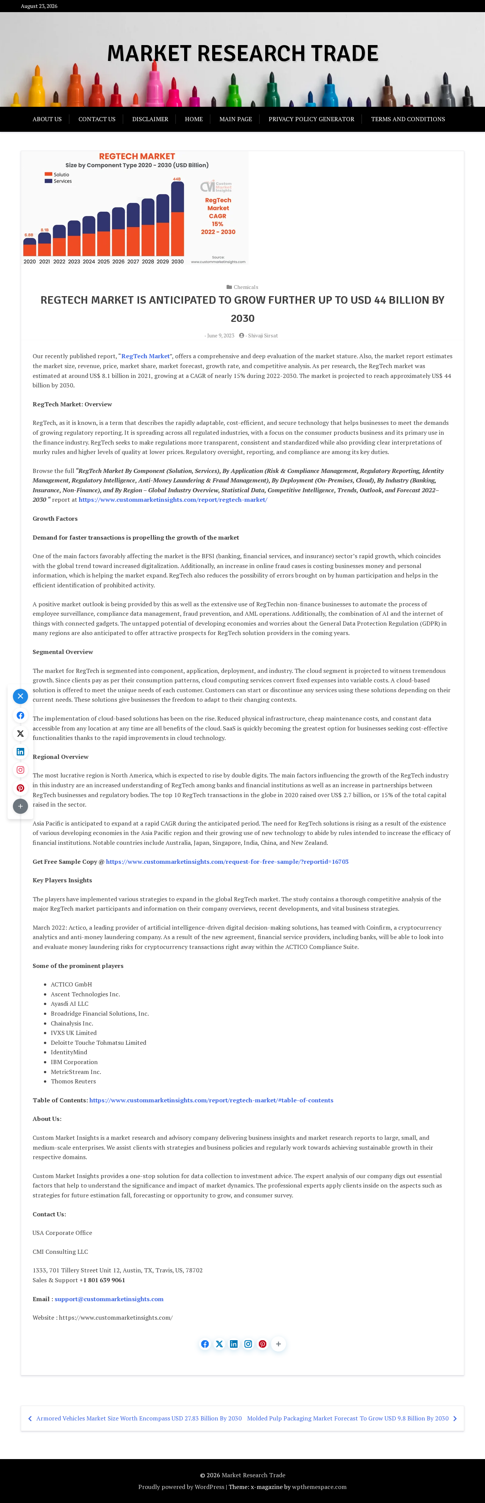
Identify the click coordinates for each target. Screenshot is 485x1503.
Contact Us (97, 119)
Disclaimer (150, 119)
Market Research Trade (242, 54)
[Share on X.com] (219, 1344)
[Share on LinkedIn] (234, 1344)
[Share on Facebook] (205, 1344)
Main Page (235, 119)
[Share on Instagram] (248, 1344)
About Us (47, 119)
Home (194, 119)
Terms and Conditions (408, 119)
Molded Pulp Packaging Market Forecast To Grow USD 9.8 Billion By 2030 (348, 1418)
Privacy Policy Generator (311, 119)
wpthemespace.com (319, 1487)
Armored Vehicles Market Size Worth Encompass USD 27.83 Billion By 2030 (139, 1418)
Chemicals (246, 286)
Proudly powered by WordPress (181, 1487)
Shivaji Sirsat (263, 335)
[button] (278, 1344)
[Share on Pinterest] (263, 1344)
